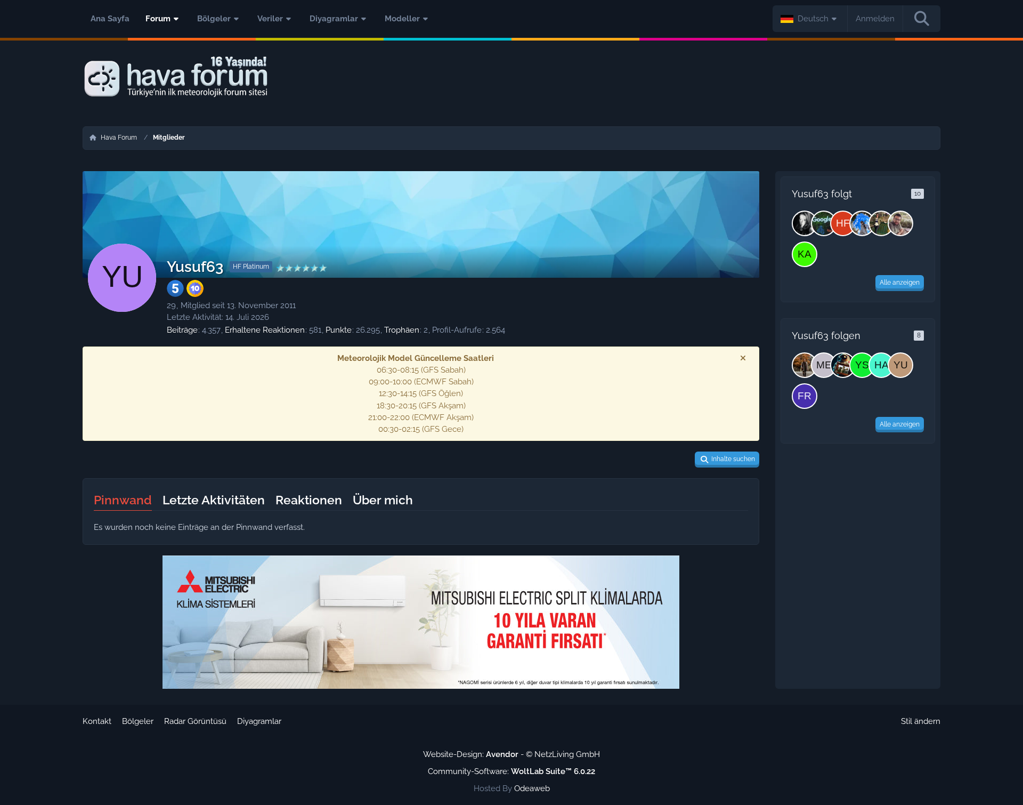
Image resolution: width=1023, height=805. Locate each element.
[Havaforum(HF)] (881, 365)
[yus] (900, 365)
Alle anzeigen (900, 282)
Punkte (339, 330)
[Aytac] (824, 223)
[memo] (824, 365)
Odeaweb (532, 788)
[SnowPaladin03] (843, 365)
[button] (810, 18)
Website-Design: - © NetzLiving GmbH (511, 754)
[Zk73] (881, 223)
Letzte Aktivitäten (214, 500)
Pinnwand (123, 500)
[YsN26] (862, 365)
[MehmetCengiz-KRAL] (900, 223)
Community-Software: (511, 771)
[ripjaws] (804, 365)
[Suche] (921, 18)
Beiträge (182, 330)
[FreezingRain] (804, 396)
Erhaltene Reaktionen (265, 330)
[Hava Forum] (511, 77)
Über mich (383, 500)
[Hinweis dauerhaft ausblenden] (742, 358)
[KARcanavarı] (804, 254)
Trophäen (401, 330)
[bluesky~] (804, 223)
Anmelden (875, 18)
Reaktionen (308, 500)
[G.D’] (862, 223)
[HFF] (843, 223)
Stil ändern (920, 721)
